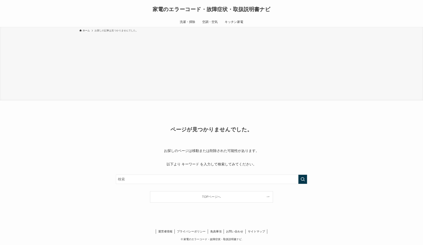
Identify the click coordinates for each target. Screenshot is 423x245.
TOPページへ (211, 196)
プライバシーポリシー (191, 231)
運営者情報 (165, 231)
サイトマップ (256, 231)
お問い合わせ (234, 231)
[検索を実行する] (302, 179)
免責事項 (216, 231)
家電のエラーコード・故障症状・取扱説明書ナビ (212, 9)
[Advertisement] (211, 66)
